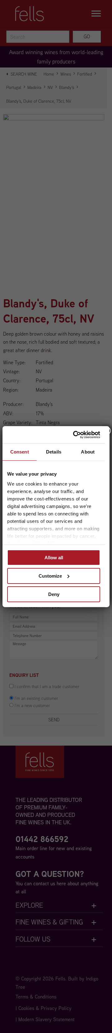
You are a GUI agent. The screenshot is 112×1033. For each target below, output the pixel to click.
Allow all (53, 557)
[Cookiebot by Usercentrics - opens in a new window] (75, 434)
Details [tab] (53, 451)
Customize (50, 576)
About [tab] (88, 451)
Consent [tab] (19, 451)
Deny (53, 594)
